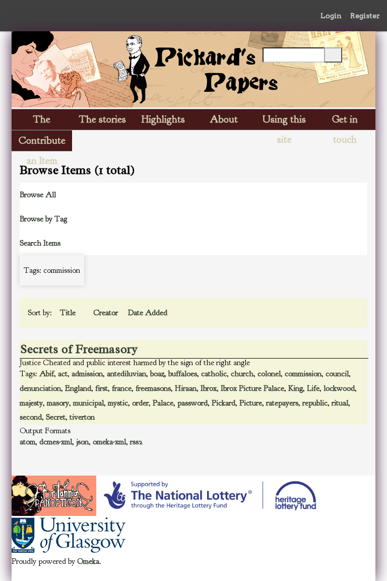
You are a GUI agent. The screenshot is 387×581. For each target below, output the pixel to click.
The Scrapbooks (42, 121)
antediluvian (126, 374)
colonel (269, 374)
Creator (106, 313)
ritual (340, 403)
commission (303, 374)
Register (365, 16)
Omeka (88, 561)
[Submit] (333, 55)
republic (315, 403)
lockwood (339, 388)
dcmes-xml (55, 442)
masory (58, 403)
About (224, 119)
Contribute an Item (42, 142)
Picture (250, 403)
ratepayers (282, 403)
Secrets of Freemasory (79, 349)
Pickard (223, 403)
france (122, 388)
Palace (163, 403)
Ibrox (209, 388)
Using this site (284, 121)
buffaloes (182, 374)
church (242, 374)
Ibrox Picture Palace (252, 388)
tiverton (82, 417)
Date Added (147, 313)
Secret (56, 417)
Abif (46, 374)
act (63, 374)
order (140, 403)
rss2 (136, 442)
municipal (88, 403)
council (337, 374)
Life (313, 388)
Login (331, 16)
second (31, 417)
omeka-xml (109, 442)
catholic (214, 374)
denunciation (40, 388)
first (101, 388)
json (82, 442)
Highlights (163, 119)
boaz (157, 374)
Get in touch (345, 121)
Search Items (40, 243)
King (295, 388)
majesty (31, 403)
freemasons (153, 388)
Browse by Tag (43, 219)
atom (27, 442)
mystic (118, 403)
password (192, 403)
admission (87, 374)
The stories (102, 119)
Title (69, 313)
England (78, 388)
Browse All (38, 195)
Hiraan (186, 388)
